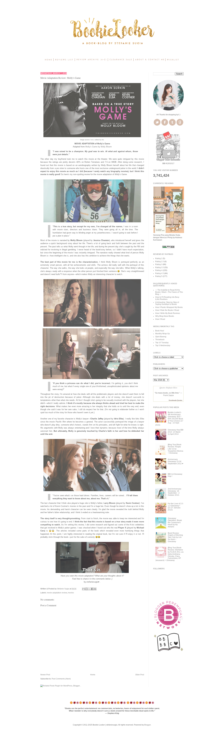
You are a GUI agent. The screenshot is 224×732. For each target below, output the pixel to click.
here (92, 140)
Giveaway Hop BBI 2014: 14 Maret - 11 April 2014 (175, 432)
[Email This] (83, 588)
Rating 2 (158, 258)
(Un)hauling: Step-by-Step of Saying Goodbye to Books (167, 303)
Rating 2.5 (159, 261)
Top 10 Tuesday (162, 342)
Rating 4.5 (159, 273)
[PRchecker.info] (168, 247)
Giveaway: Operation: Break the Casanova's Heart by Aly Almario (175, 522)
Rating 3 (158, 264)
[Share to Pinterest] (95, 588)
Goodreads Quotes (175, 400)
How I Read (160, 319)
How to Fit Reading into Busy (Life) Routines (167, 298)
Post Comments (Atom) (61, 679)
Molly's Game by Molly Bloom (98, 147)
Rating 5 (158, 276)
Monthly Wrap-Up (162, 334)
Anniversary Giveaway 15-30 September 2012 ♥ (175, 461)
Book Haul (159, 331)
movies (71, 593)
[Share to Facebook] (92, 588)
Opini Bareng (160, 337)
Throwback (159, 339)
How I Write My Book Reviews (167, 313)
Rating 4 (158, 270)
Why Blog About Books (164, 316)
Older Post (139, 675)
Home (92, 675)
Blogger (147, 725)
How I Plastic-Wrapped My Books (169, 307)
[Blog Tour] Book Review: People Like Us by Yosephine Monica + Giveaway (175, 449)
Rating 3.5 (159, 267)
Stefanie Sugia (63, 589)
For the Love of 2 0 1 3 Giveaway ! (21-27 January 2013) (175, 507)
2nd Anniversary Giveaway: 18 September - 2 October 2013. (174, 492)
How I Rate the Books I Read (167, 310)
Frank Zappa (168, 395)
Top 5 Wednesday (162, 345)
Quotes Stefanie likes (168, 387)
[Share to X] (89, 588)
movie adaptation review (57, 593)
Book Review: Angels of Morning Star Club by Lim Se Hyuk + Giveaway (175, 537)
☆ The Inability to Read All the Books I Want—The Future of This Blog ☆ (169, 292)
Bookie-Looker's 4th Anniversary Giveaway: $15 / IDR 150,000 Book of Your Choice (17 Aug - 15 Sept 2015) (169, 418)
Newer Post (45, 675)
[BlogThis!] (86, 588)
